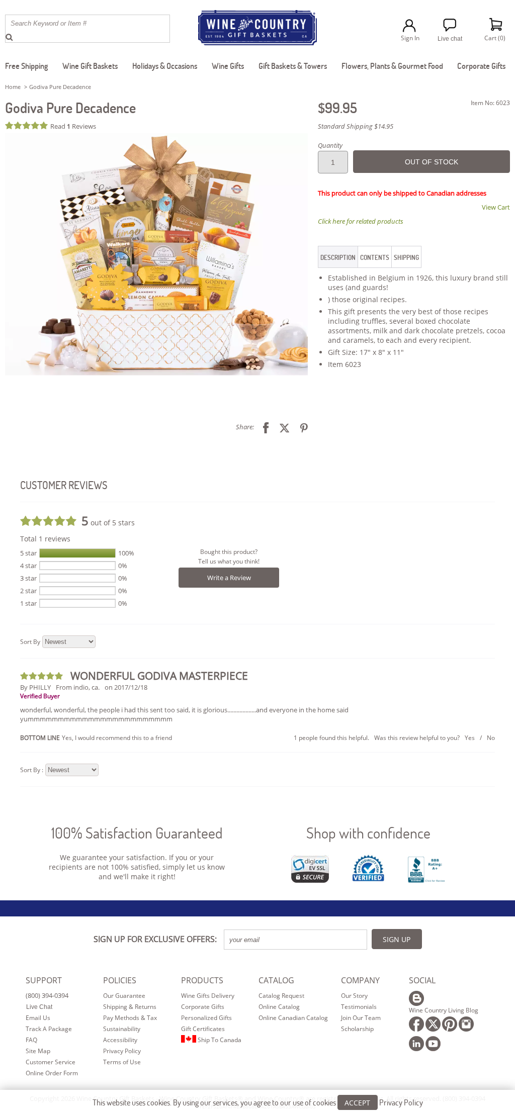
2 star (28, 590)
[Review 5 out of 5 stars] (27, 125)
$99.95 (337, 108)
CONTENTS (374, 257)
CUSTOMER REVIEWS (64, 485)
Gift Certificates (203, 1029)
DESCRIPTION (338, 257)
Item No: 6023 (490, 103)
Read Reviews (73, 126)
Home (13, 86)
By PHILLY (35, 687)
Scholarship (357, 1029)
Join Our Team (361, 1017)
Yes (470, 737)
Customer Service (50, 1062)
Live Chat (39, 1006)
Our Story (354, 995)
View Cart (496, 207)
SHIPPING (406, 257)
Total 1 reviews (45, 538)
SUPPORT (44, 980)
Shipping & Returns (129, 1006)
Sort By (30, 641)
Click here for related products (360, 221)
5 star (28, 553)
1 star (28, 603)
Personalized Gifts (206, 1017)
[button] (156, 254)
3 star (28, 578)
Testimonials (359, 1006)
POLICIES (119, 980)
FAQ (31, 1040)
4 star (28, 565)
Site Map (38, 1051)
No (491, 737)
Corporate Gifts (202, 1006)
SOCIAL (422, 980)
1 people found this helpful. (331, 737)
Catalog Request (281, 995)
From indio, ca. (78, 687)
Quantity (330, 145)
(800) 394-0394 (47, 995)
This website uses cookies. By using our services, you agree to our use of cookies (258, 1102)
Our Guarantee (124, 995)
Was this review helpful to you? (417, 737)
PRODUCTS (202, 980)
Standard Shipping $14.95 (355, 126)
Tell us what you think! (229, 561)
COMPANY (360, 980)
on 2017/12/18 (126, 687)
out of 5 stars (108, 520)
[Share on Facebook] (262, 426)
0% (122, 565)
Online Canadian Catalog (293, 1017)
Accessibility (120, 1040)
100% (126, 553)
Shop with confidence (368, 833)
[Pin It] (300, 426)
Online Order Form (52, 1073)
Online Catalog (279, 1006)
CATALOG (276, 980)
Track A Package (49, 1029)
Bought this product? (229, 551)
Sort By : (31, 770)
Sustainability (121, 1029)
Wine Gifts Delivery (207, 995)
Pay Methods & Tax (130, 1017)
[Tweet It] (280, 426)
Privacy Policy (122, 1051)
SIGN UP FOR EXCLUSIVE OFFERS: (155, 939)
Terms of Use (122, 1062)
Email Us (38, 1017)
